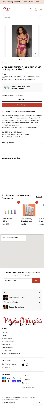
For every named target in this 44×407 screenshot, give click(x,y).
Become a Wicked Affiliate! (11, 354)
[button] (23, 76)
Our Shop (5, 332)
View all (39, 197)
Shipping (4, 95)
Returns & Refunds (8, 341)
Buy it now (22, 105)
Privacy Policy (6, 344)
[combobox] (22, 17)
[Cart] (35, 9)
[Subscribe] (36, 280)
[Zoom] (35, 54)
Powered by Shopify (8, 402)
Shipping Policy (7, 338)
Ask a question (8, 143)
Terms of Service (7, 347)
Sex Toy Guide (6, 350)
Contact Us (5, 335)
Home (4, 63)
